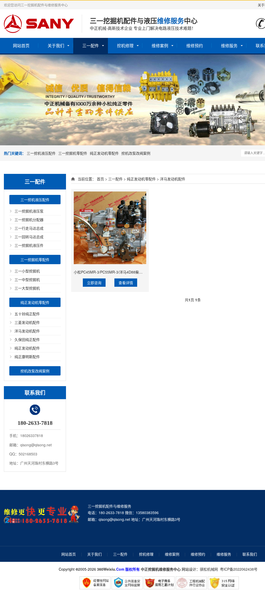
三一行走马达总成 (28, 228)
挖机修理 (125, 46)
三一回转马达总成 (28, 236)
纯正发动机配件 (27, 348)
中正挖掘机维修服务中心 (161, 569)
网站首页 (21, 46)
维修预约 (194, 46)
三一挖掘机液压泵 (28, 211)
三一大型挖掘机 (27, 288)
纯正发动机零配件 (104, 153)
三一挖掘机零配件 (72, 153)
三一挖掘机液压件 (28, 245)
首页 (100, 178)
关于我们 (56, 46)
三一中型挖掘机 (27, 279)
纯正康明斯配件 (27, 356)
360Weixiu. (106, 569)
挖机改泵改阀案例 (135, 153)
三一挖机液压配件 (41, 153)
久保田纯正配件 (27, 339)
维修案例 (160, 46)
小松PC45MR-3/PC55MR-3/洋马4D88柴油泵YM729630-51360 (125, 272)
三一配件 (90, 46)
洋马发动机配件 (27, 330)
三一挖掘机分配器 (28, 219)
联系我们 (249, 554)
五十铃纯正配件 (27, 313)
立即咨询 (94, 282)
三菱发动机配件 (27, 322)
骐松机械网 (209, 569)
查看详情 (126, 282)
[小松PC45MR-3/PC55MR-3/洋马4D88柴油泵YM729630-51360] (110, 228)
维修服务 (229, 46)
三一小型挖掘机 (27, 271)
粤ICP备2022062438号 (240, 569)
